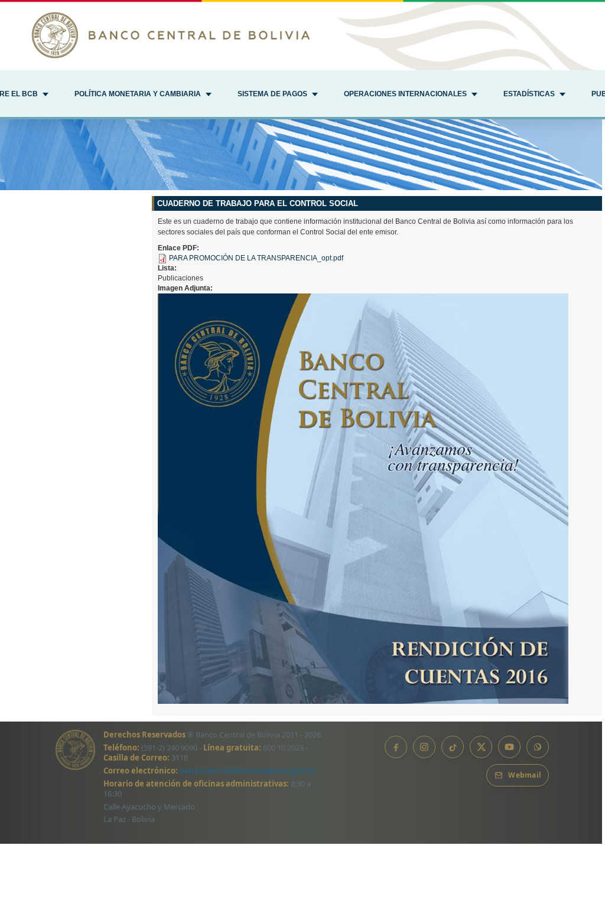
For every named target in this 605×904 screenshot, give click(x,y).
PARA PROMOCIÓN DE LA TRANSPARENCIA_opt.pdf (256, 258)
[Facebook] (396, 747)
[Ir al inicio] (302, 35)
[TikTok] (452, 747)
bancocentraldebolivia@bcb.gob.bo (247, 770)
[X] (481, 747)
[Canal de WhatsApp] (537, 747)
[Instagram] (424, 747)
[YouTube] (509, 747)
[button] (143, 95)
